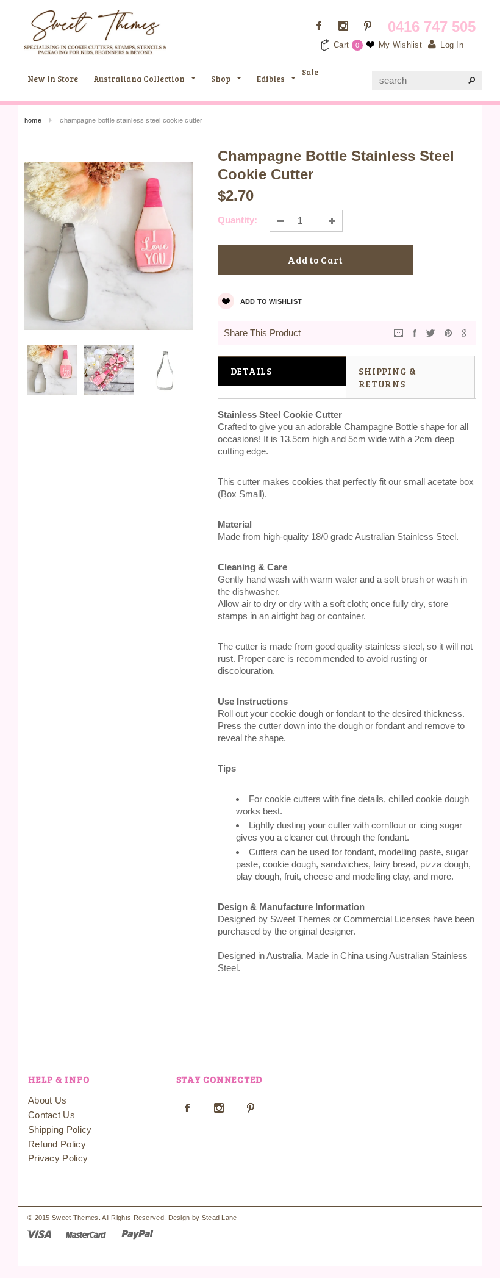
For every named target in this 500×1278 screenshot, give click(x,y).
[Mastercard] (86, 1234)
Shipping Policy (60, 1129)
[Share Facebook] (414, 332)
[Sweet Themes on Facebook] (319, 26)
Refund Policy (57, 1144)
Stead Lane (219, 1217)
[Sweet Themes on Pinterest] (368, 26)
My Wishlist (400, 44)
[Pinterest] (448, 332)
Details (251, 371)
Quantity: (237, 220)
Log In (451, 44)
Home (32, 120)
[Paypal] (137, 1234)
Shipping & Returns (387, 377)
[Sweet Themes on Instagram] (343, 26)
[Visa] (39, 1234)
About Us (47, 1100)
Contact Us (51, 1115)
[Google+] (466, 332)
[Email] (398, 332)
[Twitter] (430, 332)
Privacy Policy (58, 1158)
